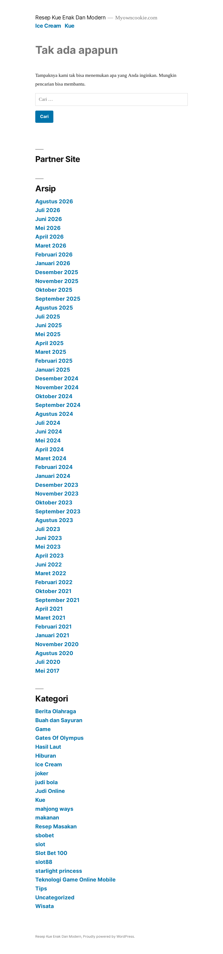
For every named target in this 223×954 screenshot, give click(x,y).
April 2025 (49, 343)
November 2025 (56, 281)
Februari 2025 (54, 360)
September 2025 (57, 298)
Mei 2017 (47, 670)
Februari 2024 (54, 467)
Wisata (44, 906)
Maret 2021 (50, 617)
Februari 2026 (54, 254)
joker (41, 773)
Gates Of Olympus (59, 738)
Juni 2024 (48, 431)
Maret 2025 (50, 352)
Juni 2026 (48, 219)
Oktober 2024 (54, 396)
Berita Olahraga (55, 711)
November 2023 (56, 493)
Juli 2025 (47, 316)
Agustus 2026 (54, 201)
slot (40, 844)
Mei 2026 (48, 228)
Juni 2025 (48, 325)
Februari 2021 (53, 626)
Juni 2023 (48, 538)
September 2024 (58, 405)
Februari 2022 (54, 582)
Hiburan (45, 755)
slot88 (43, 862)
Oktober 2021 (53, 591)
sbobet (44, 835)
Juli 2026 (47, 210)
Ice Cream (48, 25)
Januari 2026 (52, 263)
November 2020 (57, 644)
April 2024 (49, 449)
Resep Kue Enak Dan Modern (70, 17)
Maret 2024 (50, 458)
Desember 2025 (56, 272)
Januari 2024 (52, 476)
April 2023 (49, 555)
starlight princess (58, 871)
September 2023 (57, 511)
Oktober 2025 (53, 290)
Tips (41, 888)
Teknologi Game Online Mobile (75, 879)
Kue (69, 25)
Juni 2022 (48, 564)
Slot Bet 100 (51, 853)
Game (43, 729)
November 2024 (57, 387)
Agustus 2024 (54, 414)
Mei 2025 (48, 334)
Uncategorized (54, 897)
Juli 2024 (47, 423)
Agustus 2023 (54, 520)
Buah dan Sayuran (58, 720)
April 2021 (49, 608)
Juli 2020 (47, 662)
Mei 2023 (48, 546)
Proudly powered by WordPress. (109, 936)
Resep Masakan (56, 826)
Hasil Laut (48, 746)
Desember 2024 (56, 378)
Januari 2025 (52, 369)
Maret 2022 (50, 573)
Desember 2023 (56, 485)
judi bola (46, 782)
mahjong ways (54, 809)
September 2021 (57, 600)
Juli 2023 (47, 529)
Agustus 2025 (54, 307)
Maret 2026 (50, 245)
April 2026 (49, 236)
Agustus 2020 (54, 653)
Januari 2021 (52, 635)
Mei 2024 (48, 440)
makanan (47, 817)
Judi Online (50, 791)
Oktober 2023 (53, 502)
